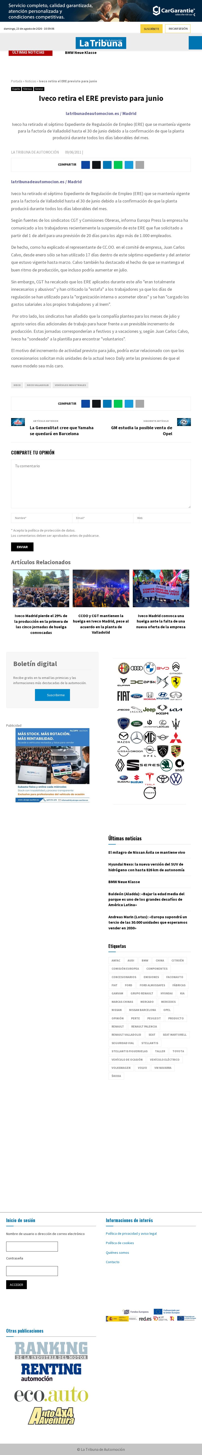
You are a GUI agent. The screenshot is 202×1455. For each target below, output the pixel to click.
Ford (128, 985)
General (39, 88)
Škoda (116, 1076)
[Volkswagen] (176, 784)
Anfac (116, 960)
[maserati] (176, 728)
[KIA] (176, 715)
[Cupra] (124, 687)
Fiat (115, 985)
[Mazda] (124, 742)
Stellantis (149, 1043)
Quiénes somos (117, 1252)
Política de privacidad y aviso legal (131, 1233)
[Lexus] (163, 728)
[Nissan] (124, 756)
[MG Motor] (150, 742)
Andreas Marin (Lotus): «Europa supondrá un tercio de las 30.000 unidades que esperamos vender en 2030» (147, 922)
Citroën (177, 960)
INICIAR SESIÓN (178, 28)
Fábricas (27, 88)
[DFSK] (150, 687)
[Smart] (179, 770)
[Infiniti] (176, 701)
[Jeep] (149, 715)
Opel (166, 1010)
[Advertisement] (101, 1143)
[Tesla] (150, 784)
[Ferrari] (176, 687)
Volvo (142, 1068)
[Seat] (133, 770)
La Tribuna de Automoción (35, 152)
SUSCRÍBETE (151, 29)
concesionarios (124, 977)
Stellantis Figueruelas (130, 1051)
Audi (131, 960)
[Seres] (150, 770)
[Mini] (163, 742)
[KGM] (162, 715)
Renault (118, 1026)
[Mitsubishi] (176, 742)
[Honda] (150, 701)
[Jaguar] (136, 715)
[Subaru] (124, 784)
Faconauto (174, 977)
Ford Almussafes (152, 985)
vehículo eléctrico (165, 1059)
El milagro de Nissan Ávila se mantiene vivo (146, 852)
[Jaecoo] (123, 715)
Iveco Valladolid (38, 385)
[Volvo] (150, 798)
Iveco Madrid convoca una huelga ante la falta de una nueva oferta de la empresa (160, 621)
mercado (147, 1002)
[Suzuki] (137, 784)
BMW (145, 960)
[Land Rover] (137, 728)
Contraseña (14, 1258)
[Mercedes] (137, 742)
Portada (16, 81)
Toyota (178, 1051)
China (160, 960)
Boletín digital (35, 663)
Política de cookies (120, 1243)
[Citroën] (176, 673)
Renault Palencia (144, 1026)
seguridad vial (123, 1043)
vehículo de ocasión (127, 1059)
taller (160, 1051)
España (16, 88)
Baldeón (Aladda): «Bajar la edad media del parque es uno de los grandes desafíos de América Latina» (146, 899)
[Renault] (120, 770)
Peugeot (154, 1018)
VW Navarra (162, 1068)
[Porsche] (176, 756)
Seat (152, 1034)
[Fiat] (124, 701)
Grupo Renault (142, 993)
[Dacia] (137, 687)
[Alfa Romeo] (124, 673)
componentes (157, 968)
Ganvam (117, 993)
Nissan (117, 1010)
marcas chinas (122, 1002)
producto (176, 1018)
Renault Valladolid (126, 1034)
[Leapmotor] (150, 728)
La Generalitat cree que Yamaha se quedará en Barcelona (62, 430)
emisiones (151, 977)
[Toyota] (163, 784)
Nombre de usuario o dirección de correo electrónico (45, 1233)
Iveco (17, 385)
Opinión (118, 1018)
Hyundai (167, 993)
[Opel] (150, 756)
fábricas (178, 985)
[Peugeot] (163, 756)
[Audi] (137, 673)
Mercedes (168, 1002)
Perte (135, 1018)
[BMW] (150, 673)
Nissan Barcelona (142, 1010)
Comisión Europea (125, 968)
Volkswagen (121, 1068)
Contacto (112, 1262)
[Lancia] (124, 728)
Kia (182, 993)
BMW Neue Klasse (81, 52)
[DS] (163, 687)
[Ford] (137, 701)
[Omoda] (137, 756)
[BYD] (163, 673)
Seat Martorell (174, 1034)
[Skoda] (166, 770)
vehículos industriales (70, 385)
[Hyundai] (163, 701)
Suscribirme (56, 695)
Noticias (30, 81)
